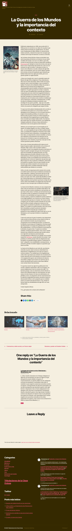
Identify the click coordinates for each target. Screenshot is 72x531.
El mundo (6, 465)
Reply (22, 403)
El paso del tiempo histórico (13, 510)
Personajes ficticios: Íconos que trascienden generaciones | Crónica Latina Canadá (51, 478)
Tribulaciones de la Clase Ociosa (15, 528)
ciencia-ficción (31, 337)
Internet (6, 468)
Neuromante (24, 64)
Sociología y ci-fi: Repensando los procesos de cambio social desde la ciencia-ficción (56, 330)
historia (47, 337)
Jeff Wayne (29, 237)
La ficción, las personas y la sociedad (53, 479)
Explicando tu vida (9, 466)
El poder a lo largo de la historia (14, 517)
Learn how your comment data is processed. (30, 442)
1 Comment (40, 34)
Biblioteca (7, 463)
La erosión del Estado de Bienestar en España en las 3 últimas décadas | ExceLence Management (53, 467)
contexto (41, 337)
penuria (26, 338)
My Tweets (7, 495)
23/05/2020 (33, 34)
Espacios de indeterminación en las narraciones (18, 503)
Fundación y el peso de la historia (57, 459)
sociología (31, 338)
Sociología (7, 475)
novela (23, 338)
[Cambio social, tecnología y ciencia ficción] (36, 321)
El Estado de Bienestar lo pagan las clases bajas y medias (53, 469)
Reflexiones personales (10, 474)
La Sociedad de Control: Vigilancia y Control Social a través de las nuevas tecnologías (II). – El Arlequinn (53, 492)
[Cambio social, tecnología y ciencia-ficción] (14, 321)
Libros (6, 470)
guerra (44, 337)
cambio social (25, 337)
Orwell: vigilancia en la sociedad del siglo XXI (53, 494)
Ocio (36, 15)
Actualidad (7, 461)
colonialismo (36, 337)
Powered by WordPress (29, 528)
